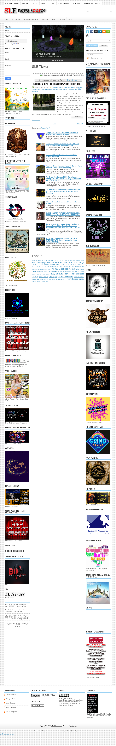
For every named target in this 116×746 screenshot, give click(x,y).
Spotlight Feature (11, 3)
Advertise (76, 3)
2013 (52, 260)
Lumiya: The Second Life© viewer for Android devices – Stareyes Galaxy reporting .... (62, 133)
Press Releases (63, 3)
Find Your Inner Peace (44, 54)
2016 (59, 260)
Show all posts (72, 80)
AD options (77, 260)
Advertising (50, 262)
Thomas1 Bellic (53, 271)
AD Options (45, 20)
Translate (21, 44)
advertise (61, 271)
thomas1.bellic (44, 281)
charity (53, 274)
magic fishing (41, 89)
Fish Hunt (59, 87)
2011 (45, 260)
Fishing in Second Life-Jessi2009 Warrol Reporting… (56, 84)
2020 (69, 260)
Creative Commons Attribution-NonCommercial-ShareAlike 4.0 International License (69, 703)
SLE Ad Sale (42, 266)
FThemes (38, 730)
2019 (66, 260)
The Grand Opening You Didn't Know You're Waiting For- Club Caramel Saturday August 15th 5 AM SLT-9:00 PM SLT (63, 178)
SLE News (65, 266)
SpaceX (40, 269)
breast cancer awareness (41, 274)
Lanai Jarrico (43, 264)
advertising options (69, 271)
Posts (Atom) (45, 128)
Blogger (17, 626)
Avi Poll (51, 3)
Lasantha (55, 730)
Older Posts (80, 123)
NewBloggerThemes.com (79, 730)
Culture (25, 3)
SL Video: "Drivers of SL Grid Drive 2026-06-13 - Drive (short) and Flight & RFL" (17, 617)
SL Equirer (78, 264)
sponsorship (60, 279)
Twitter (70, 20)
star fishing (63, 89)
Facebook (62, 20)
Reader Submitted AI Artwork (14, 610)
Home (7, 20)
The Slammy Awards (42, 271)
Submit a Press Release (31, 20)
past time (49, 89)
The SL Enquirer (72, 89)
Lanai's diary (54, 264)
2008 (33, 260)
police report (53, 277)
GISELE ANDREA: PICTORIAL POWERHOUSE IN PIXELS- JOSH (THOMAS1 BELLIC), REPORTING (63, 214)
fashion (67, 274)
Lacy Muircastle (11, 703)
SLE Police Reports (75, 266)
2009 (37, 260)
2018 (63, 260)
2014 (56, 260)
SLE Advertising (51, 266)
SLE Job (59, 266)
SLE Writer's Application (92, 3)
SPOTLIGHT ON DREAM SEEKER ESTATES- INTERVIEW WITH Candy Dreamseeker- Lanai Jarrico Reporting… (61, 240)
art (76, 271)
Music (43, 3)
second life (56, 89)
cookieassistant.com (7, 734)
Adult (82, 260)
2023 (72, 260)
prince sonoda (78, 277)
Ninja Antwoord (11, 707)
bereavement (80, 271)
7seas (54, 87)
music (35, 276)
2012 (49, 260)
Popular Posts (92, 45)
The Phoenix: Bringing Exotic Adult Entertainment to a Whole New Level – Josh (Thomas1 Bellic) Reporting (63, 191)
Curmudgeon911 (11, 694)
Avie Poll (77, 262)
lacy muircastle (77, 274)
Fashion (34, 3)
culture (59, 273)
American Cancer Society (64, 262)
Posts (90, 55)
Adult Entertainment (39, 262)
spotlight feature (71, 279)
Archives (104, 45)
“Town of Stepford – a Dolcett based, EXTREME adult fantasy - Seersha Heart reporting (62, 144)
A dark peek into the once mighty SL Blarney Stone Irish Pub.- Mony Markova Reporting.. (64, 167)
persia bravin (43, 277)
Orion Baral (70, 264)
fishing (65, 87)
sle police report (42, 279)
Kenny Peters (10, 699)
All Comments (93, 58)
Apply (53, 20)
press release (65, 276)
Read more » (36, 120)
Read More (77, 117)
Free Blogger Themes (65, 730)
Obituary (62, 264)
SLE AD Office (16, 20)
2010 (41, 260)
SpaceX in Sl (46, 269)
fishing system (72, 87)
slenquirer (52, 279)
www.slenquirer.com (65, 700)
